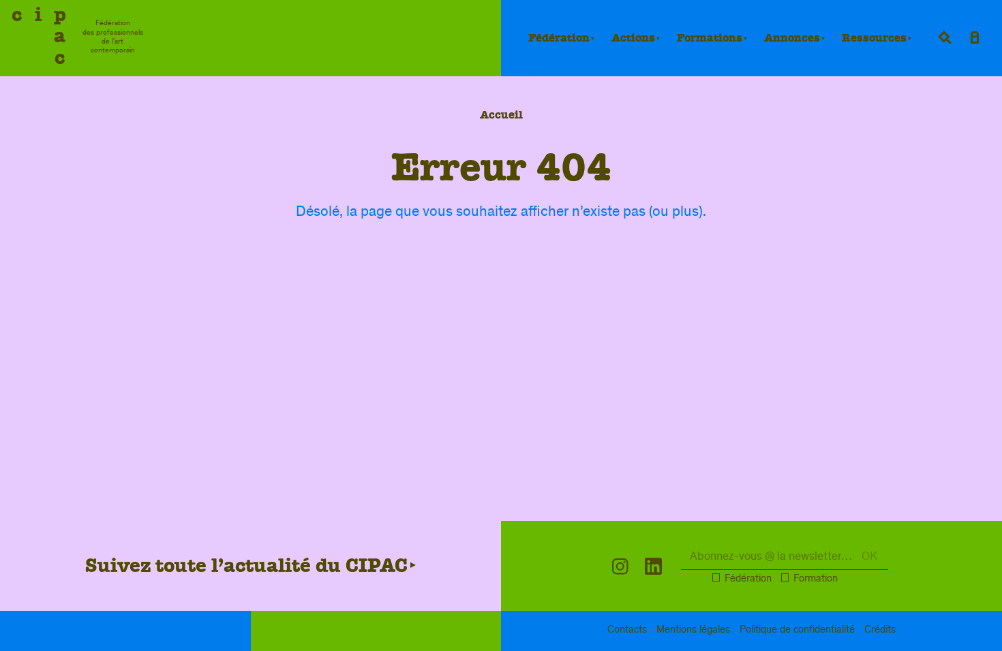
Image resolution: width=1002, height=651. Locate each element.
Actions (633, 37)
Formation (815, 579)
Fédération (559, 37)
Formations (709, 37)
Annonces (792, 37)
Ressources (874, 37)
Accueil (501, 114)
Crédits (880, 630)
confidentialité (797, 630)
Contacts (627, 630)
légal (693, 630)
